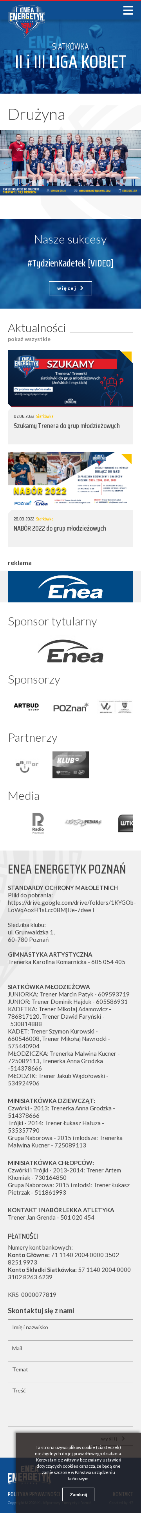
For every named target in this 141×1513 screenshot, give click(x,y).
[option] (70, 648)
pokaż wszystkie (29, 339)
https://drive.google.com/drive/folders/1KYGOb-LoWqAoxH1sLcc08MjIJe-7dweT (72, 906)
